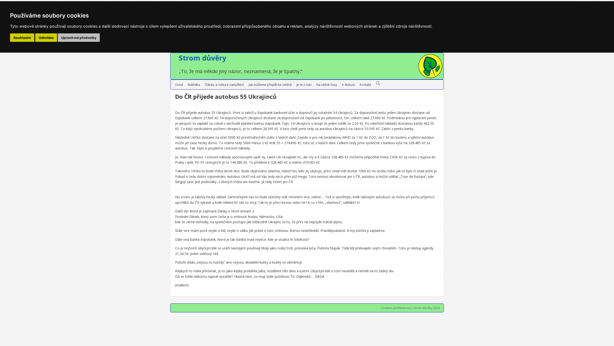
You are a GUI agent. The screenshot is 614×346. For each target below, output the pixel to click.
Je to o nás (304, 84)
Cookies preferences (396, 308)
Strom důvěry (202, 57)
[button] (378, 84)
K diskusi (348, 84)
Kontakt (365, 84)
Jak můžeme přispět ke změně (270, 84)
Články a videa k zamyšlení (224, 84)
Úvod (179, 84)
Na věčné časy (326, 84)
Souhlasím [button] (22, 38)
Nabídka (194, 84)
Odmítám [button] (46, 38)
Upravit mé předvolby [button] (78, 38)
